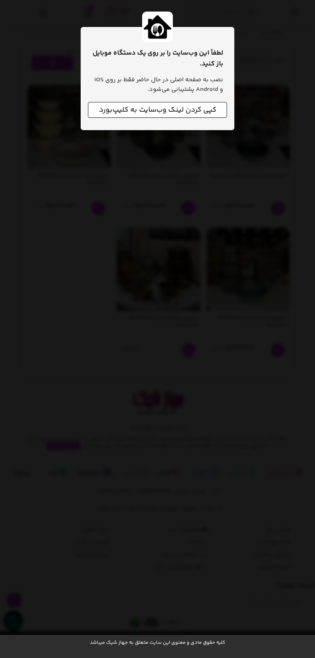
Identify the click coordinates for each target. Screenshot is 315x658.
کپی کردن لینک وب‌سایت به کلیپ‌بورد (157, 110)
